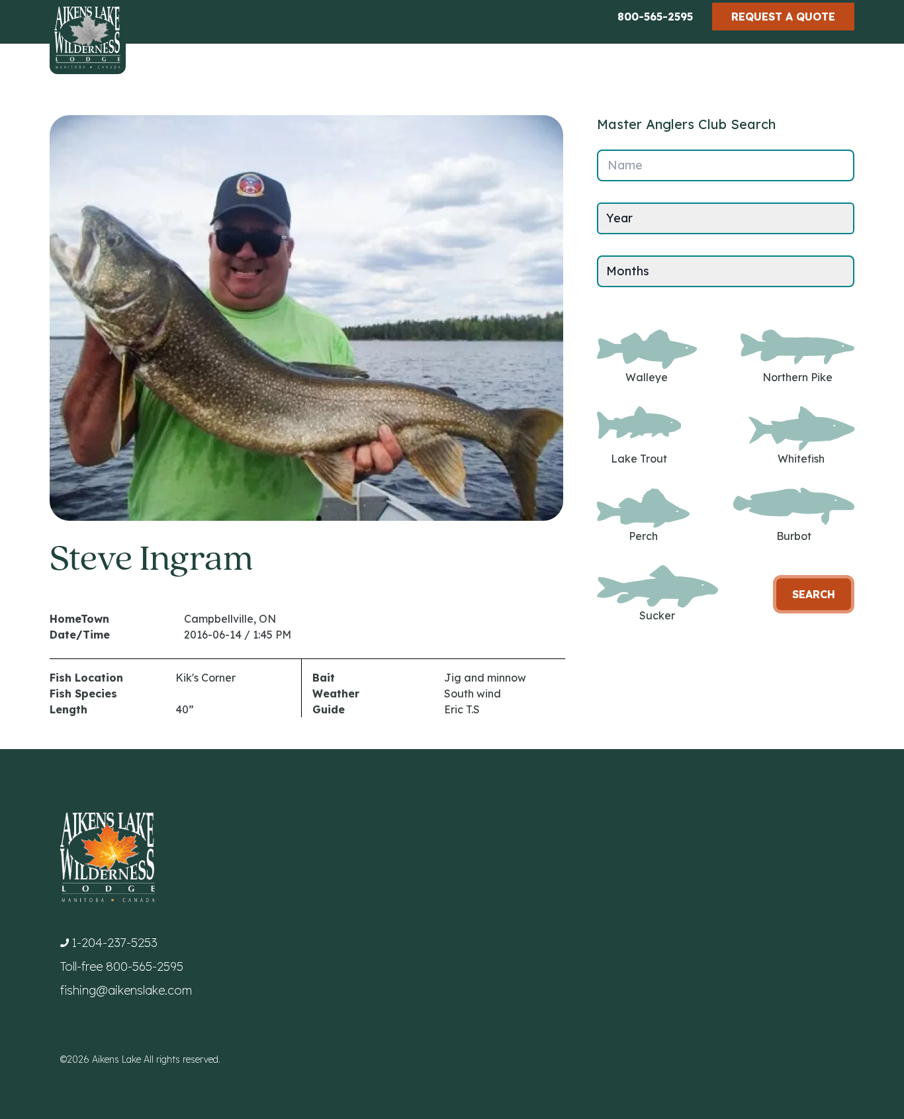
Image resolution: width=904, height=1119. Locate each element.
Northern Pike (797, 377)
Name (625, 165)
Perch (643, 536)
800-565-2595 (655, 16)
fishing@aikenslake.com (126, 990)
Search (813, 594)
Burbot (793, 536)
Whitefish (801, 458)
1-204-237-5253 (114, 942)
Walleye (646, 377)
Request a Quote (783, 16)
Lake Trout (639, 458)
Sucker (657, 615)
